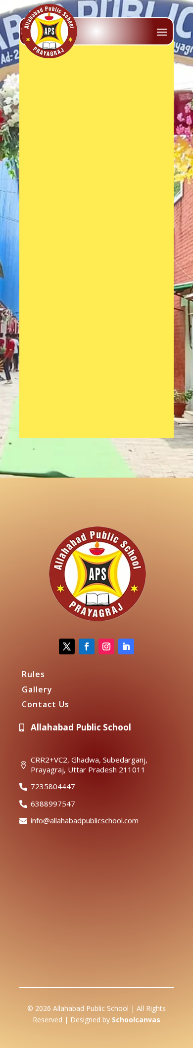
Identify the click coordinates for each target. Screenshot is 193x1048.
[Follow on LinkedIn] (126, 646)
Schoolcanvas (136, 1019)
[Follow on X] (67, 646)
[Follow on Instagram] (106, 646)
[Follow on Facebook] (87, 646)
